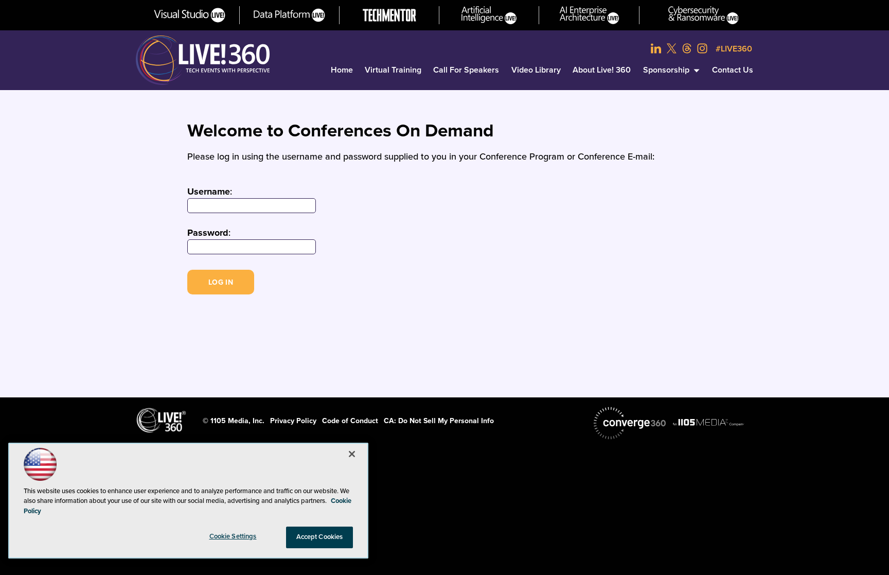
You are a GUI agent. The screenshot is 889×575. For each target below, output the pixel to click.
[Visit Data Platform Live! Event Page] (289, 15)
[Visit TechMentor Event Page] (389, 15)
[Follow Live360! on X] (671, 48)
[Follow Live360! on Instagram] (702, 48)
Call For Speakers (466, 70)
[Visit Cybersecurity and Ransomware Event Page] (703, 15)
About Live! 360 (602, 70)
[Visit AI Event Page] (489, 15)
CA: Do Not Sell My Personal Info (439, 420)
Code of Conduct (350, 420)
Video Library (536, 70)
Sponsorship (666, 70)
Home (342, 70)
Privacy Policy (293, 420)
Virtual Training (393, 70)
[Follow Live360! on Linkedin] (656, 48)
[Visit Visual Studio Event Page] (189, 15)
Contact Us (732, 70)
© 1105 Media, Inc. (233, 420)
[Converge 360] (630, 423)
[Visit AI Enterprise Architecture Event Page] (589, 15)
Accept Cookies (319, 537)
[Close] (352, 454)
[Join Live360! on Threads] (687, 48)
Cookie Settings (233, 536)
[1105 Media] (708, 422)
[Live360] (203, 60)
